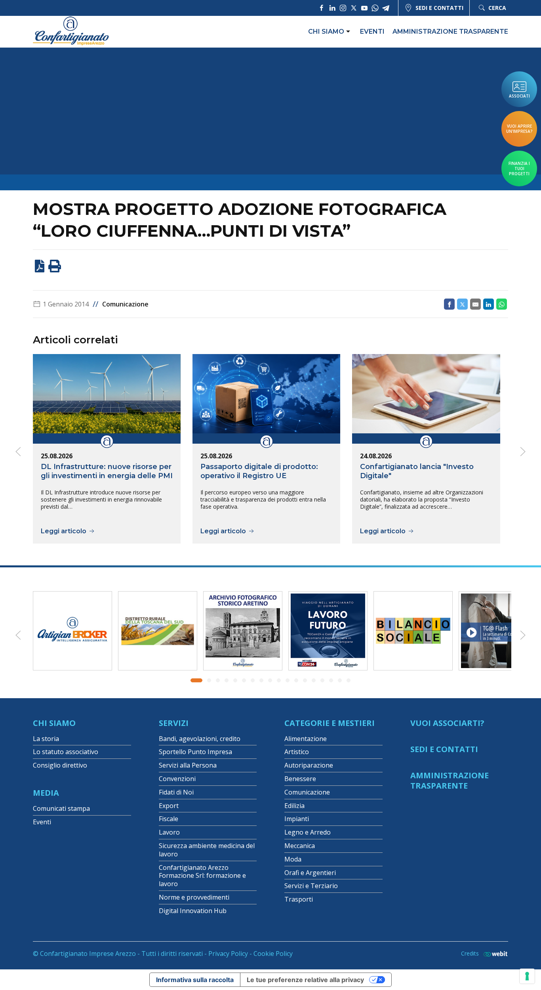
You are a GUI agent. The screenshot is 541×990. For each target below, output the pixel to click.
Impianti (296, 818)
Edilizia (294, 805)
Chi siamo (326, 31)
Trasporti (298, 899)
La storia (46, 738)
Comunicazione (125, 304)
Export (169, 805)
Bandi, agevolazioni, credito (199, 738)
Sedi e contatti (439, 7)
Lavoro (169, 832)
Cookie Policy (273, 953)
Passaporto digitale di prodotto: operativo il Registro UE (259, 471)
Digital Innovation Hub (193, 910)
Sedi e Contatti (444, 749)
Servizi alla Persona (188, 765)
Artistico (296, 751)
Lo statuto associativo (65, 751)
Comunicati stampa (61, 808)
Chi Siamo (54, 723)
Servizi (174, 723)
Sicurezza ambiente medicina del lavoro (207, 849)
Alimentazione (305, 738)
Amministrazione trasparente (450, 31)
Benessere (300, 778)
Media (46, 792)
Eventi (372, 31)
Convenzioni (177, 778)
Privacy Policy (228, 953)
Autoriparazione (308, 765)
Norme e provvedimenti (194, 897)
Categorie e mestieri (329, 723)
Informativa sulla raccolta (195, 980)
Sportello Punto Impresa (195, 751)
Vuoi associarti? (447, 723)
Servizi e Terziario (311, 885)
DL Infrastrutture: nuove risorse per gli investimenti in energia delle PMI (107, 471)
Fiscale (168, 818)
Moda (292, 859)
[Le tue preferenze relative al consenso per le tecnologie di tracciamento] (527, 976)
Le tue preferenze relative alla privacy (305, 980)
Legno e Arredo (307, 832)
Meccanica (299, 845)
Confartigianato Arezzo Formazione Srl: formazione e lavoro (202, 876)
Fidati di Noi (176, 792)
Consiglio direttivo (60, 765)
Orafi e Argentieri (310, 872)
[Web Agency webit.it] (493, 953)
